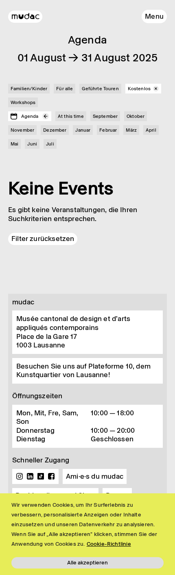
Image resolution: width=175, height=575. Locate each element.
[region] (87, 534)
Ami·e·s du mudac (94, 476)
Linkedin (30, 476)
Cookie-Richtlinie (109, 543)
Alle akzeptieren (87, 562)
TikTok (40, 476)
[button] (154, 16)
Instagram (19, 476)
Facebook (51, 476)
